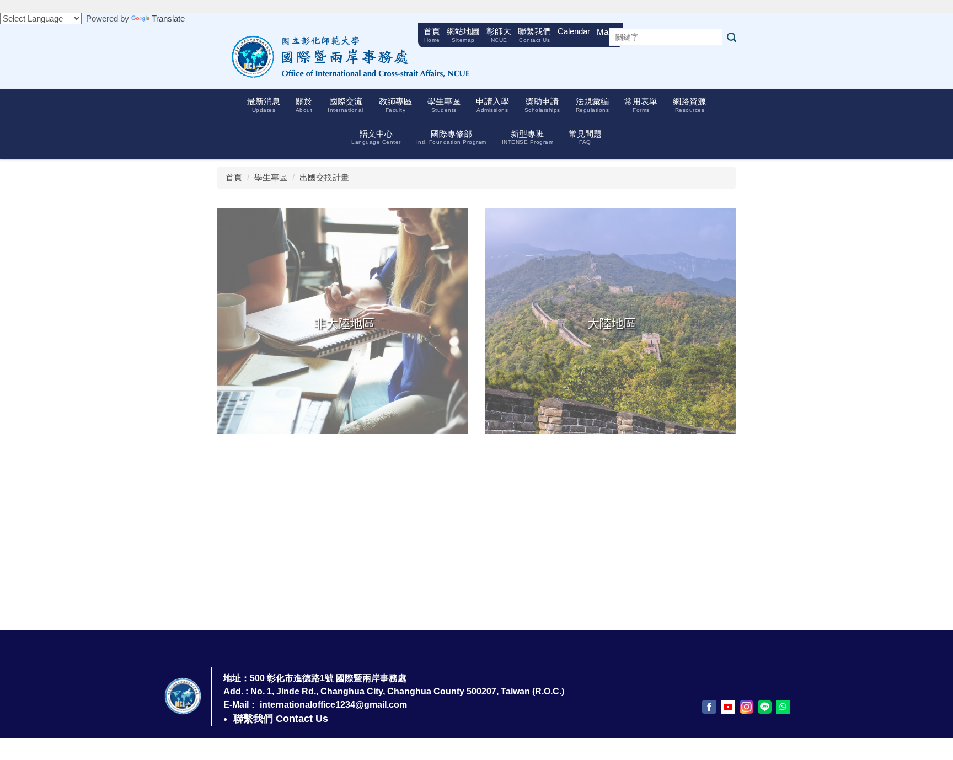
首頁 (234, 177)
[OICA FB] (709, 707)
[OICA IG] (746, 707)
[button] (263, 105)
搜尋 (731, 37)
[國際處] (347, 56)
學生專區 (270, 177)
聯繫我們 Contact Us (280, 718)
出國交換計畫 (324, 177)
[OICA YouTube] (728, 707)
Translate (168, 18)
